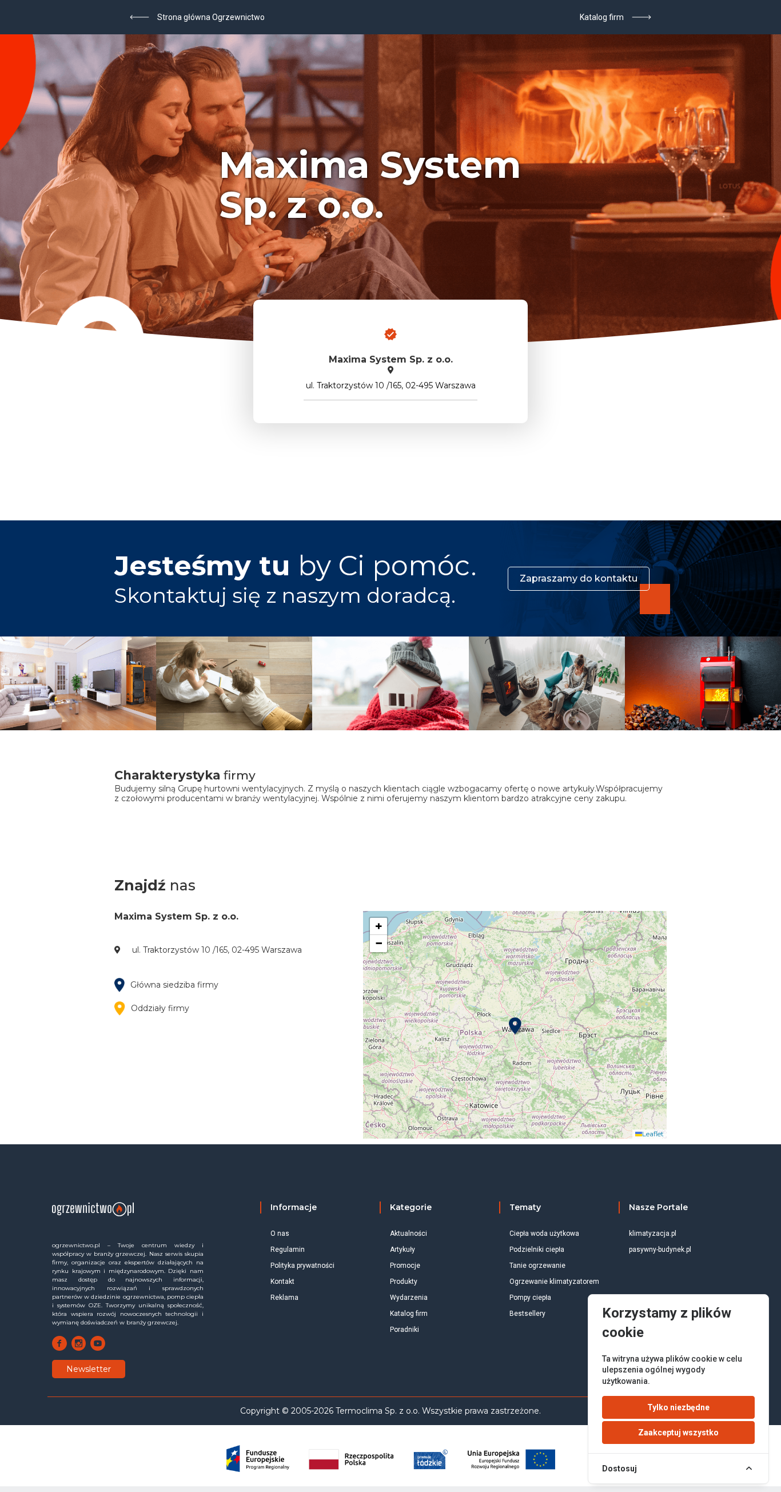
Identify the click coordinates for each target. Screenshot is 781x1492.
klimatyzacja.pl (652, 1234)
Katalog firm (409, 1314)
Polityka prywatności (302, 1266)
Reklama (284, 1298)
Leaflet (653, 1133)
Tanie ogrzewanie (537, 1266)
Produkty (403, 1282)
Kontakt (282, 1282)
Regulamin (287, 1250)
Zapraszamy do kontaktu (578, 578)
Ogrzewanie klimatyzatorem (554, 1282)
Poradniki (404, 1330)
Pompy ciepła (530, 1298)
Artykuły (402, 1250)
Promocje (405, 1266)
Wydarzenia (409, 1298)
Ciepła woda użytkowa (544, 1234)
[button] (515, 1026)
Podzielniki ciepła (536, 1250)
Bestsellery (527, 1314)
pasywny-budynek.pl (660, 1250)
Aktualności (408, 1234)
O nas (279, 1234)
